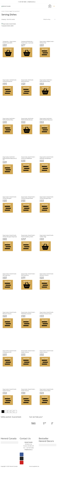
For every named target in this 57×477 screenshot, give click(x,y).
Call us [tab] (52, 423)
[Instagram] (21, 458)
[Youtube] (21, 462)
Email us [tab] (44, 423)
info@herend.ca (31, 2)
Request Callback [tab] (33, 423)
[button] (8, 52)
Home (2, 11)
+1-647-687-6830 (22, 2)
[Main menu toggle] (54, 6)
